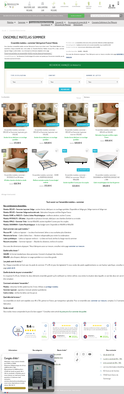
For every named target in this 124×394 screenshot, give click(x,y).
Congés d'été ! (11, 358)
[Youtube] (90, 354)
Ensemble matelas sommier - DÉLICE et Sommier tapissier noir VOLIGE (45, 132)
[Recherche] (121, 15)
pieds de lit (11, 268)
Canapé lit (59, 22)
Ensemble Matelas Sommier (41, 22)
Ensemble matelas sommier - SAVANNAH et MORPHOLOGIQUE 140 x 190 (106, 177)
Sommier (21, 22)
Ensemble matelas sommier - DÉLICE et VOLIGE (106, 131)
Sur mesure (45, 24)
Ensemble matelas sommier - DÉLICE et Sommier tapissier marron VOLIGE (76, 132)
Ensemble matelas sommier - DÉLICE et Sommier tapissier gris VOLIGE (15, 132)
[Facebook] (77, 354)
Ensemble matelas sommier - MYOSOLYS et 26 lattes (15, 176)
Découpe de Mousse (63, 24)
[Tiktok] (77, 360)
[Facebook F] (118, 2)
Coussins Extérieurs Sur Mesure (104, 22)
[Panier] (113, 5)
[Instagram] (83, 354)
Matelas (10, 22)
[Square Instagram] (118, 4)
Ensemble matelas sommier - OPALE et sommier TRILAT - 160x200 (76, 177)
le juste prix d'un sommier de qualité (73, 311)
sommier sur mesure (76, 246)
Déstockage (78, 24)
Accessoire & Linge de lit (77, 22)
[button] (76, 16)
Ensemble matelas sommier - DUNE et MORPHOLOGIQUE (46, 176)
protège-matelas (52, 286)
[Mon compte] (110, 5)
